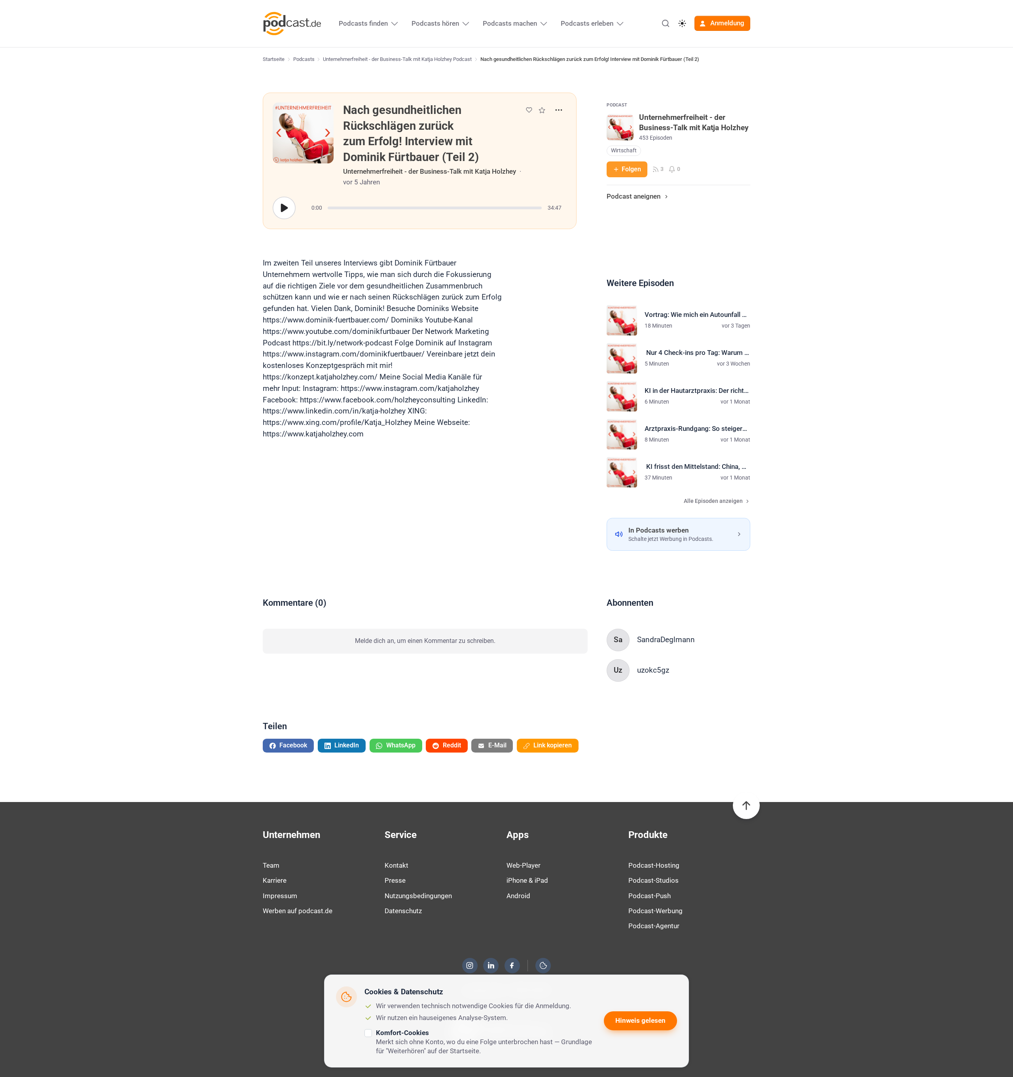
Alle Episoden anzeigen (713, 501)
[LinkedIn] (491, 965)
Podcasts (304, 59)
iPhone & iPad (527, 880)
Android (518, 896)
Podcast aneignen (633, 196)
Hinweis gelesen (640, 1020)
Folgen (631, 169)
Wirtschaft (624, 150)
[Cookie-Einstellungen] (543, 965)
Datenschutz (403, 911)
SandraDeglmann (666, 639)
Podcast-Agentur (653, 926)
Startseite (274, 59)
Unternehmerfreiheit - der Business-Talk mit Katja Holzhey (429, 171)
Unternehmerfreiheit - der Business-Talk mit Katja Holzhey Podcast (397, 59)
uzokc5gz (653, 670)
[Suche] (665, 23)
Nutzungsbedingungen (418, 896)
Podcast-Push (649, 896)
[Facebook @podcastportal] (512, 965)
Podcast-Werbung (655, 911)
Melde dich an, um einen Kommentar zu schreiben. (425, 641)
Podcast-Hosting (653, 865)
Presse (395, 880)
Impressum (280, 896)
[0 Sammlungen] (542, 110)
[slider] (435, 208)
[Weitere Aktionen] (558, 110)
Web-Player (523, 865)
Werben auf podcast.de (297, 911)
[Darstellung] (682, 23)
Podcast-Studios (653, 880)
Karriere (274, 880)
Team (271, 865)
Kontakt (396, 865)
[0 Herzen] (529, 110)
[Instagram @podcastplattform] (470, 965)
